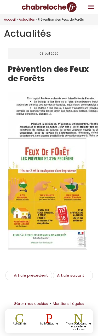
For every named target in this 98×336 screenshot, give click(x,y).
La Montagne (49, 323)
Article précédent (31, 275)
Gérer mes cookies (31, 303)
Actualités (27, 19)
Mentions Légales (68, 303)
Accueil (10, 19)
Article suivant (70, 275)
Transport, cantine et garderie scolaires (78, 326)
